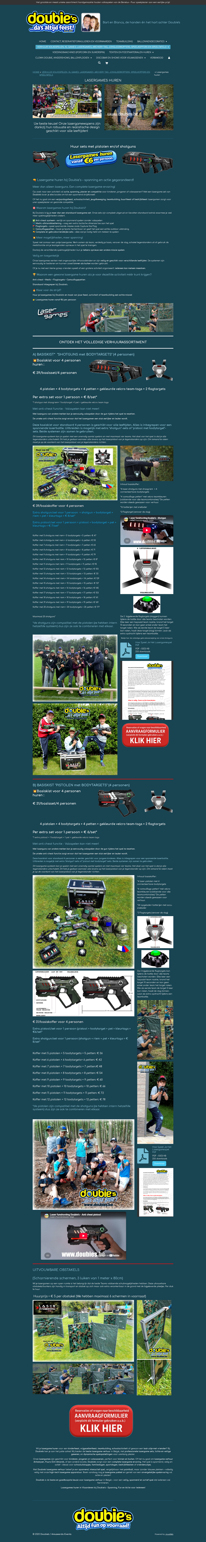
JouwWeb (169, 1534)
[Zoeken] (99, 63)
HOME (36, 72)
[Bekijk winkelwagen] (107, 63)
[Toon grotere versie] (67, 101)
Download (142, 656)
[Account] (169, 58)
